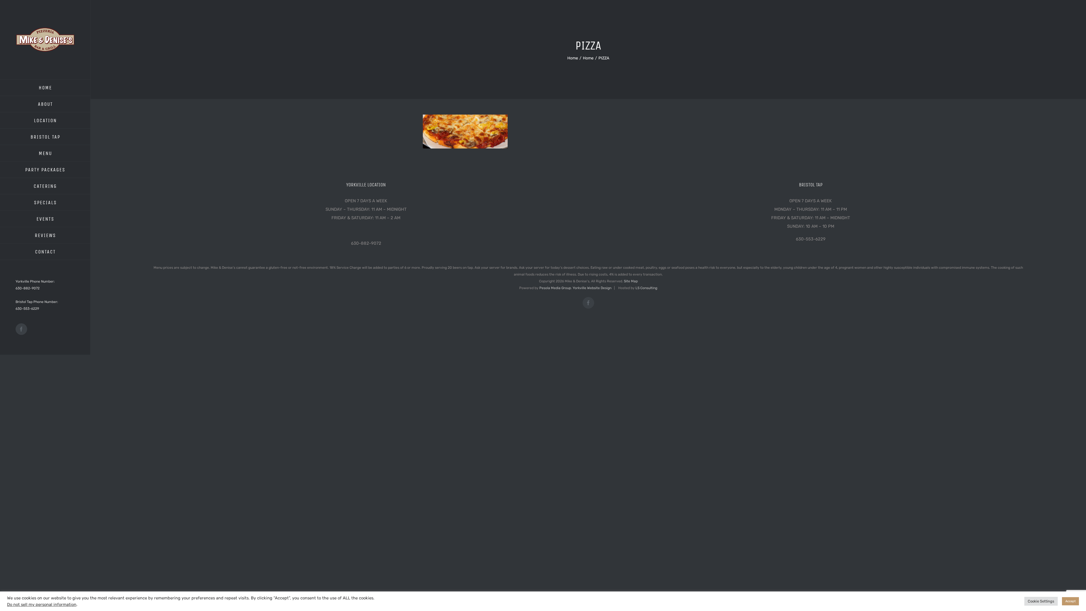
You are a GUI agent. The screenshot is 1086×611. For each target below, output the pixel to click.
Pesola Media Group (555, 288)
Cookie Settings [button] (1041, 601)
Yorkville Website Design (592, 288)
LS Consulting (646, 288)
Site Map (631, 281)
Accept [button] (1070, 601)
